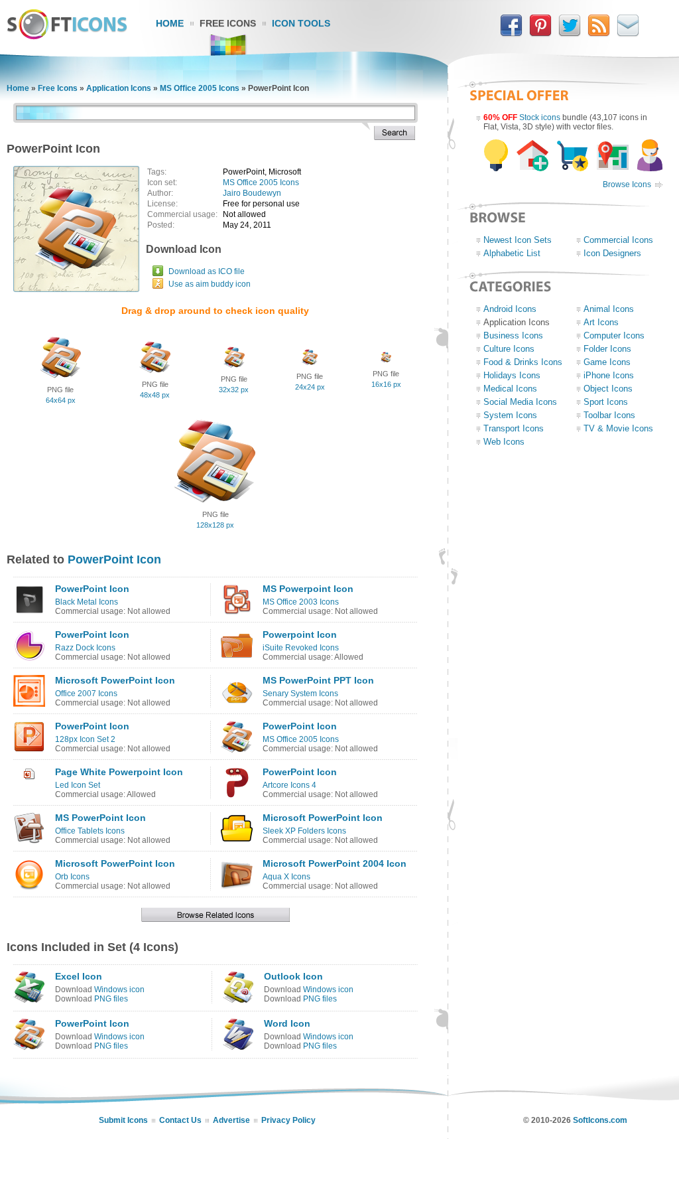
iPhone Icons (609, 375)
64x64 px (61, 400)
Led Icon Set (77, 785)
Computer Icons (614, 335)
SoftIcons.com (600, 1120)
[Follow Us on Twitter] (569, 34)
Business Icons (513, 335)
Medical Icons (510, 389)
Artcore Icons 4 (289, 785)
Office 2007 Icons (86, 693)
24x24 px (310, 387)
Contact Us (180, 1120)
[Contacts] (628, 34)
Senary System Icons (300, 693)
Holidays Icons (511, 375)
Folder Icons (607, 349)
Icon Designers (612, 253)
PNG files (111, 998)
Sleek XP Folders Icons (304, 831)
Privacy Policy (288, 1120)
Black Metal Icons (86, 602)
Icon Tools (301, 23)
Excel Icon (78, 976)
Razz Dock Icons (85, 647)
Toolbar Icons (609, 415)
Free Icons (228, 23)
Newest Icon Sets (517, 240)
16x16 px (386, 384)
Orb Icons (72, 876)
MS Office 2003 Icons (301, 602)
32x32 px (234, 390)
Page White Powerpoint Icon (119, 772)
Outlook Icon (293, 976)
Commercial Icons (618, 240)
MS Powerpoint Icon (308, 588)
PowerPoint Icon (114, 559)
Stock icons (539, 117)
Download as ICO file (206, 271)
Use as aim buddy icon (209, 284)
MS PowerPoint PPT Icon (318, 680)
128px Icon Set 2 (85, 739)
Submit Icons (123, 1120)
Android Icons (509, 309)
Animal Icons (609, 309)
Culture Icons (508, 349)
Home (170, 23)
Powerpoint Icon (300, 634)
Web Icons (504, 442)
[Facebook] (511, 34)
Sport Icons (606, 402)
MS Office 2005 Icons (199, 88)
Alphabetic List (511, 253)
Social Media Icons (520, 402)
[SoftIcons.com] (67, 36)
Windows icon (119, 989)
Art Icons (601, 322)
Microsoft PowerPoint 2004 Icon (334, 863)
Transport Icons (513, 428)
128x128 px (215, 525)
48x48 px (155, 395)
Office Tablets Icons (90, 831)
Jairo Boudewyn (252, 193)
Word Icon (287, 1023)
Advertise (231, 1120)
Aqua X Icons (286, 876)
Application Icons (118, 88)
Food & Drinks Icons (522, 362)
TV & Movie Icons (618, 428)
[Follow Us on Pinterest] (540, 34)
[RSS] (599, 34)
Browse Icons (627, 184)
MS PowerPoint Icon (100, 817)
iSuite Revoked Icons (301, 647)
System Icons (510, 415)
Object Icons (608, 389)
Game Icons (607, 362)
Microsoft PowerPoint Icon (115, 680)
